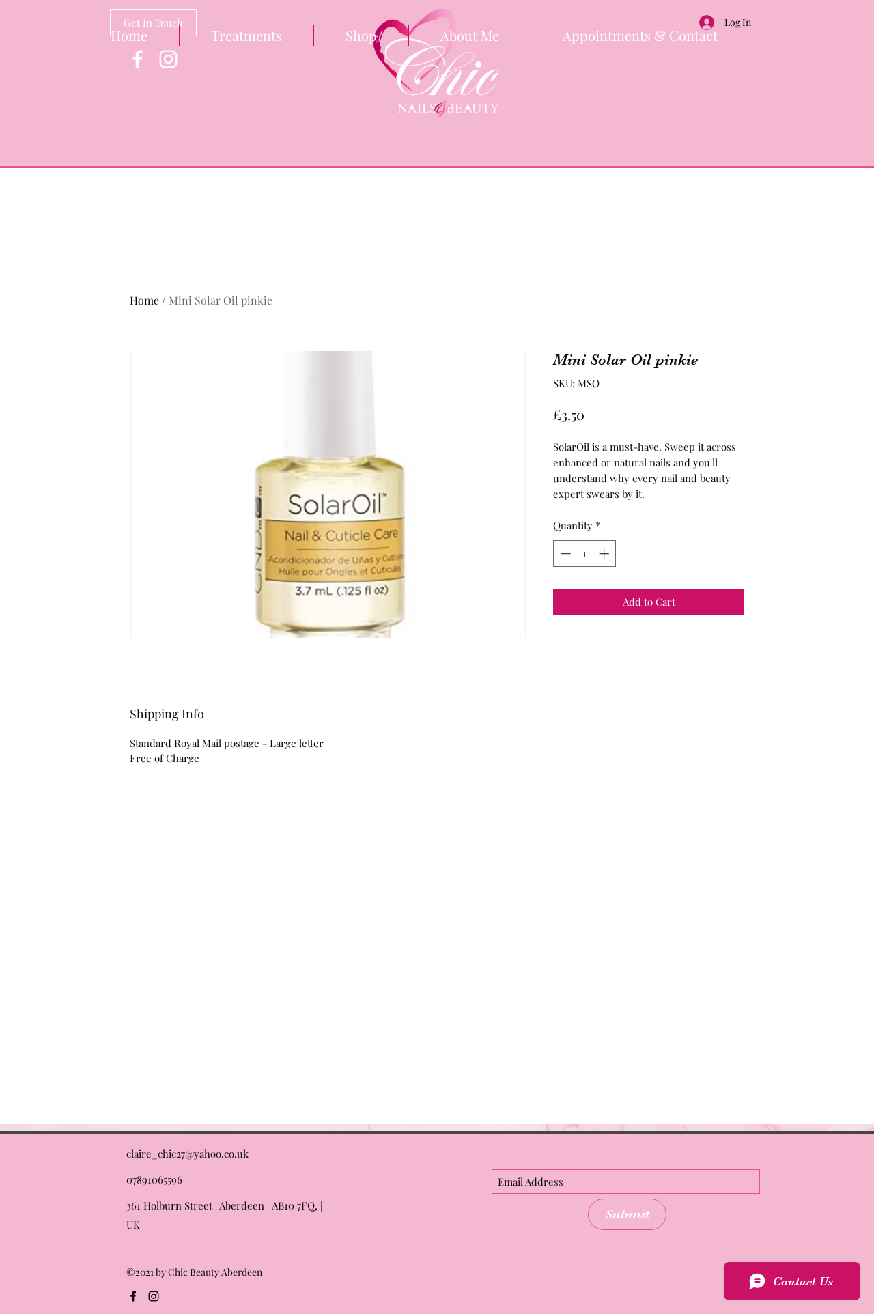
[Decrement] (564, 553)
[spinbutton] (585, 553)
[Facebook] (138, 59)
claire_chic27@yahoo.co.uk (187, 1153)
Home (144, 300)
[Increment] (605, 553)
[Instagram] (168, 59)
